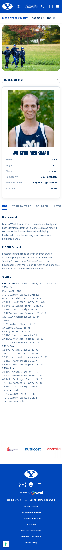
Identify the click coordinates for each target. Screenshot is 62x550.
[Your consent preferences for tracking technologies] (6, 544)
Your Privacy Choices (31, 530)
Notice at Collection (31, 536)
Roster (51, 17)
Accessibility (31, 542)
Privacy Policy (31, 506)
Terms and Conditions (31, 518)
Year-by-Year (21, 206)
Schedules (38, 17)
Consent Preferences (31, 512)
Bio (4, 206)
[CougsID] (18, 6)
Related (42, 206)
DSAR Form (31, 524)
